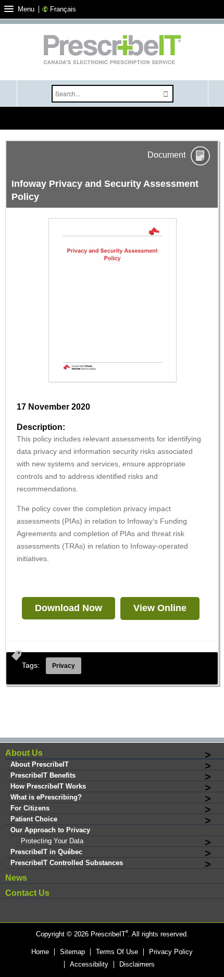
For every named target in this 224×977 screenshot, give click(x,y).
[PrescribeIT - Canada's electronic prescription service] (112, 50)
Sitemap (72, 952)
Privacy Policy (171, 952)
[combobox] (104, 94)
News (16, 877)
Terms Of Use (117, 952)
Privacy (63, 665)
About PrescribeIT (39, 764)
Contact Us (27, 893)
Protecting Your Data (52, 841)
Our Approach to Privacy (50, 830)
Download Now (68, 608)
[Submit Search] (165, 94)
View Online (159, 608)
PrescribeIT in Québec (46, 852)
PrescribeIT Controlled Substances (66, 863)
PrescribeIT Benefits (43, 775)
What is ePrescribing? (46, 797)
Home (40, 952)
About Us (24, 752)
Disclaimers (137, 964)
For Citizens (29, 808)
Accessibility (89, 964)
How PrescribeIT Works (48, 786)
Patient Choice (33, 819)
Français (63, 9)
